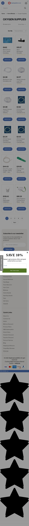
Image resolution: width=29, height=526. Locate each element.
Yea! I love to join (14, 270)
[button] (1, 263)
